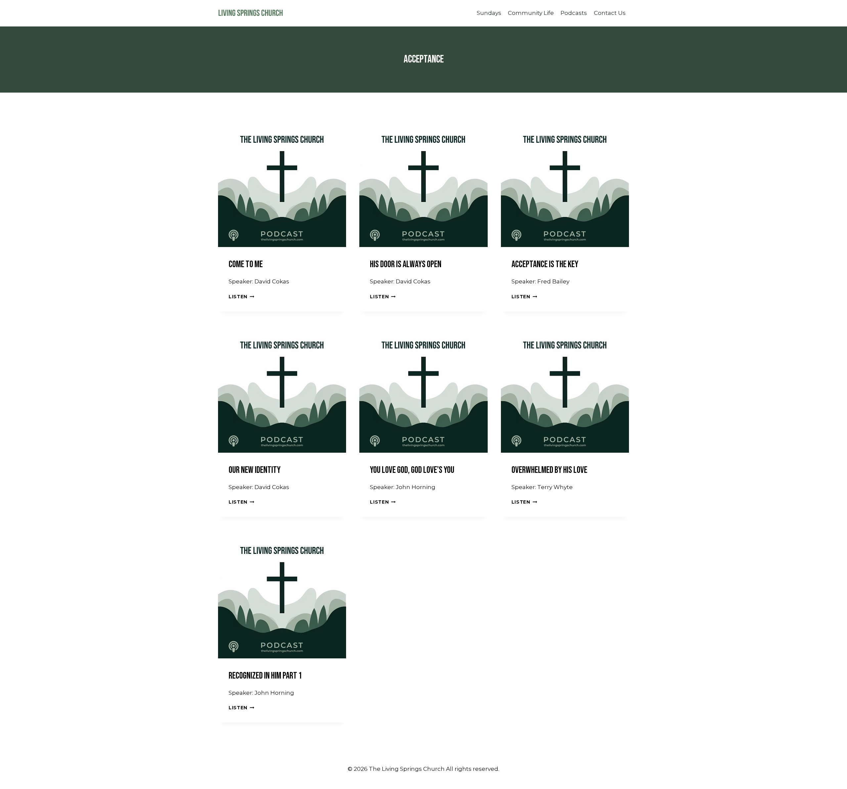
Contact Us (610, 13)
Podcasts (573, 13)
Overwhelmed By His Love (549, 470)
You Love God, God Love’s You (412, 470)
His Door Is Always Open (405, 264)
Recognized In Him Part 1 (265, 675)
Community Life (531, 13)
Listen (241, 296)
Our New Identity (255, 470)
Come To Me (246, 264)
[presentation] (282, 183)
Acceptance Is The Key (545, 264)
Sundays (489, 13)
